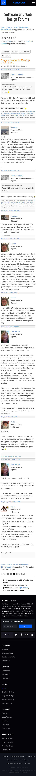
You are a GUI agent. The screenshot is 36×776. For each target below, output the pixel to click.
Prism (13, 507)
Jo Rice (13, 422)
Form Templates (7, 746)
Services (5, 684)
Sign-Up (25, 626)
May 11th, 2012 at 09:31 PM (10, 417)
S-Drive (4, 688)
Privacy (20, 763)
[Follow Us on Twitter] (16, 635)
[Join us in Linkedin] (31, 635)
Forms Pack (6, 674)
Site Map (27, 763)
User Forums (6, 724)
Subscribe (25, 52)
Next (23, 66)
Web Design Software (13, 760)
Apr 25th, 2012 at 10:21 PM (10, 170)
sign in (8, 41)
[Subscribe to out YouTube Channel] (26, 635)
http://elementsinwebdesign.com (11, 456)
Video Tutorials (7, 717)
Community (6, 709)
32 (19, 66)
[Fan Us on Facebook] (21, 635)
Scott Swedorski (17, 75)
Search (6, 52)
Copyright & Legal (11, 763)
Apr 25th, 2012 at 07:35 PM (10, 122)
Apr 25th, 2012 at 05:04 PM (10, 69)
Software (5, 667)
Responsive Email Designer (18, 113)
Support (5, 713)
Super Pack (6, 678)
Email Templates (7, 742)
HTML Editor (9, 606)
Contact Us (6, 661)
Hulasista (14, 216)
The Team (5, 649)
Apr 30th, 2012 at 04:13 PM (10, 293)
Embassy (5, 721)
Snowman (14, 127)
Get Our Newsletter (8, 657)
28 (8, 66)
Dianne (13, 244)
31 (17, 66)
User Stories (6, 728)
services (5, 611)
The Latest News (8, 653)
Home (3, 27)
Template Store (7, 734)
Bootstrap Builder (18, 115)
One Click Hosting (8, 692)
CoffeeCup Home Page (17, 756)
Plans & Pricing (7, 703)
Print (15, 52)
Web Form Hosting (8, 699)
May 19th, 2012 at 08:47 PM (10, 502)
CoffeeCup (6, 645)
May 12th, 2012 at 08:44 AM (10, 459)
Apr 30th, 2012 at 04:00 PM (10, 238)
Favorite (6, 56)
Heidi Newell (15, 332)
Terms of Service (19, 772)
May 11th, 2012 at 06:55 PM (10, 326)
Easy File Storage (8, 696)
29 (11, 66)
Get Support (25, 760)
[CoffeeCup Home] (19, 3)
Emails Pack (6, 670)
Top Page (5, 756)
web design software (20, 609)
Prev (4, 66)
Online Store (30, 756)
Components (6, 750)
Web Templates (7, 738)
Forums (9, 27)
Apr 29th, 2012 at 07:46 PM (10, 211)
